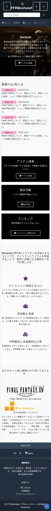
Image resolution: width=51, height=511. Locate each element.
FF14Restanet (21, 7)
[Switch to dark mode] (36, 6)
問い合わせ (25, 487)
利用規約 (25, 491)
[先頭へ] (47, 506)
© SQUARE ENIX (25, 474)
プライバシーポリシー (25, 494)
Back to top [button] (25, 445)
